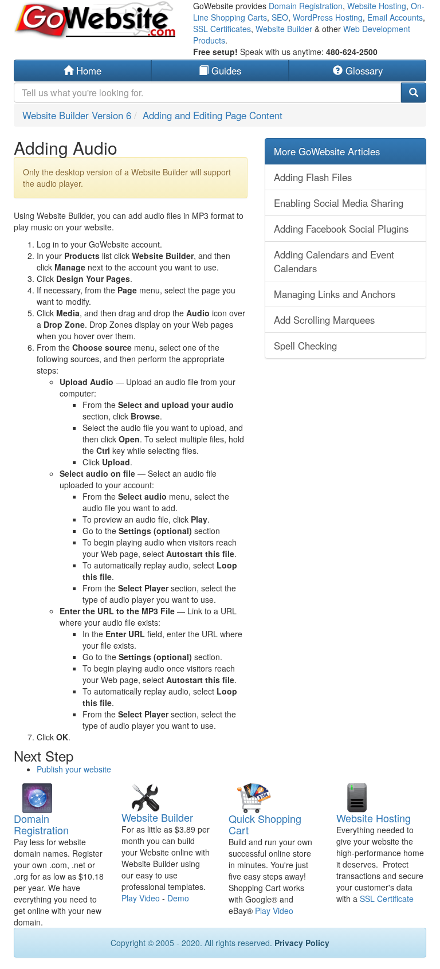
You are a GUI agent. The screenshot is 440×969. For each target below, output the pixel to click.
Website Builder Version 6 (76, 115)
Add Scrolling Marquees (324, 320)
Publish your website (74, 769)
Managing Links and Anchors (334, 294)
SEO (280, 17)
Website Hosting (376, 5)
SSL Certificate (387, 898)
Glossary (363, 70)
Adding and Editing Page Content (212, 115)
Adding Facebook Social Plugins (341, 229)
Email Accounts (395, 17)
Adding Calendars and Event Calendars (334, 261)
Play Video (140, 898)
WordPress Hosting (328, 17)
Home (87, 70)
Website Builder (284, 28)
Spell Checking (305, 345)
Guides (225, 70)
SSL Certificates (222, 28)
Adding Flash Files (313, 177)
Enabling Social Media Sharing (338, 203)
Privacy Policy (301, 942)
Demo (178, 898)
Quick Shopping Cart (265, 824)
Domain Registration (306, 5)
